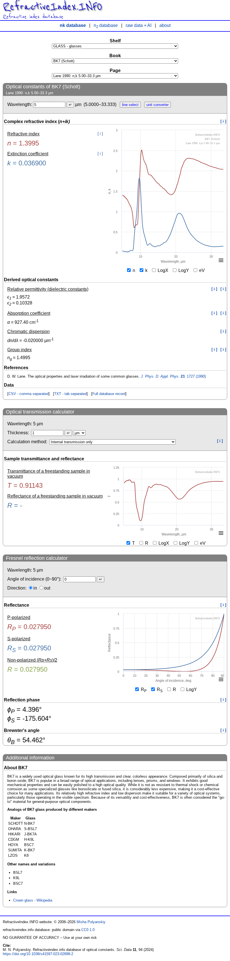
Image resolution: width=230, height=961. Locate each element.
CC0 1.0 (88, 930)
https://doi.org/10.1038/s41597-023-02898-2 (38, 954)
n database (106, 25)
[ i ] (223, 121)
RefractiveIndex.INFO (52, 6)
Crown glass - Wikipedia (32, 900)
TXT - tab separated (70, 394)
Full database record (108, 394)
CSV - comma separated (28, 394)
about (165, 25)
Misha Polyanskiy (91, 922)
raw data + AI (138, 25)
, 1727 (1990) (173, 376)
